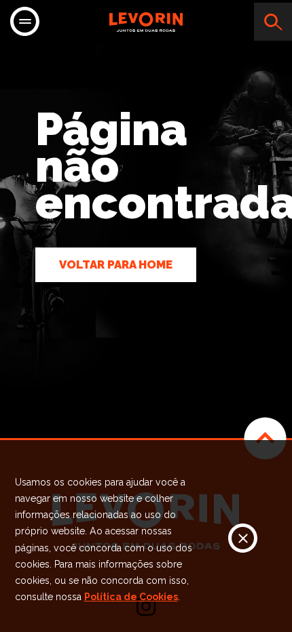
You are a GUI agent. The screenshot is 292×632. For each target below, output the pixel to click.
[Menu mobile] (25, 22)
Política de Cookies (131, 596)
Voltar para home (115, 264)
